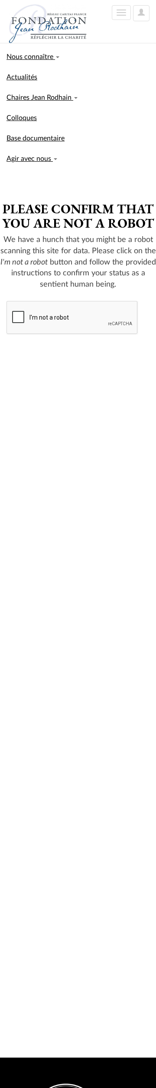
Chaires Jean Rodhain (39, 97)
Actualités (21, 77)
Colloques (21, 117)
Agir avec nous (29, 158)
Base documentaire (35, 138)
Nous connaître (30, 56)
